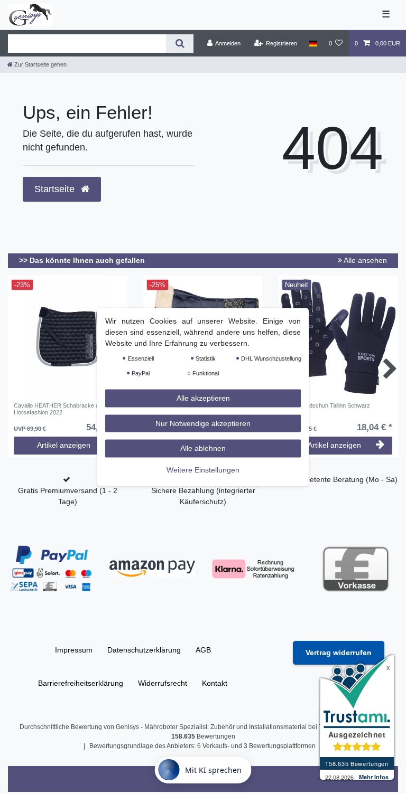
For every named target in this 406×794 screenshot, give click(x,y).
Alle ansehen (364, 260)
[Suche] (179, 43)
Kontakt (214, 683)
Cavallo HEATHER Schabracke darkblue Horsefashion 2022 (66, 408)
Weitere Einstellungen (203, 469)
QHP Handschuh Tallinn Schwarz (327, 405)
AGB (203, 650)
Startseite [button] (55, 189)
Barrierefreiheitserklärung (80, 683)
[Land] (312, 43)
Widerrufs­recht (162, 683)
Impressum (74, 650)
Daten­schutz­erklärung (144, 650)
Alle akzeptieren (203, 398)
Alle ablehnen (203, 448)
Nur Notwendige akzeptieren (203, 423)
